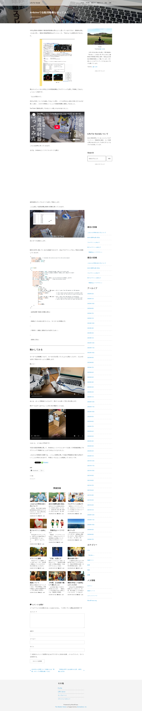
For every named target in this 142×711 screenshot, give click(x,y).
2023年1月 (90, 397)
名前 (32, 631)
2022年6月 (90, 431)
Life (88, 550)
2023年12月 (90, 343)
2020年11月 (90, 519)
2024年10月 (90, 323)
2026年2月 (90, 293)
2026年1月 (90, 298)
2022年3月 (90, 446)
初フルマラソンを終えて (94, 247)
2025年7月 (90, 313)
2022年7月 (90, 426)
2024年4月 (90, 328)
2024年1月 (90, 338)
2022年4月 (90, 441)
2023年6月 (90, 372)
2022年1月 (90, 456)
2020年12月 (90, 515)
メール (32, 639)
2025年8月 (90, 308)
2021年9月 (90, 475)
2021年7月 (90, 485)
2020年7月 (90, 539)
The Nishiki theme (60, 707)
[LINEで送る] (42, 462)
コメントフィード (92, 595)
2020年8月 (90, 534)
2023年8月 (90, 362)
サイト (32, 646)
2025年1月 (90, 318)
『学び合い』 (91, 555)
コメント (33, 612)
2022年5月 (90, 436)
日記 (106, 3)
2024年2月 (90, 333)
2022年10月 (90, 411)
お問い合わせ (61, 691)
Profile (87, 3)
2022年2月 (90, 451)
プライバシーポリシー (64, 699)
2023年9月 (90, 357)
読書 (110, 3)
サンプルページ (62, 695)
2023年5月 (90, 377)
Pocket (45, 462)
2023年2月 (90, 392)
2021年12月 (90, 461)
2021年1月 (90, 510)
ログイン (89, 586)
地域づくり (100, 3)
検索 (109, 158)
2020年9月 (90, 529)
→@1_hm (94, 66)
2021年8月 (90, 480)
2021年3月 (90, 500)
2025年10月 (90, 303)
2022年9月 (90, 416)
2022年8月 (90, 421)
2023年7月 (90, 367)
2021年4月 (90, 495)
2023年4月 (90, 382)
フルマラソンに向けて (93, 242)
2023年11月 (90, 348)
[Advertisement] (99, 103)
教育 (92, 3)
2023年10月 (90, 352)
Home (82, 3)
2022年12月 (90, 402)
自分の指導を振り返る (93, 237)
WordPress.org (92, 600)
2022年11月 (90, 406)
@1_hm (102, 49)
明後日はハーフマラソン (94, 252)
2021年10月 (90, 470)
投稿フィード (91, 590)
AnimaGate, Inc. (82, 707)
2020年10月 (90, 524)
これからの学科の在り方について (96, 232)
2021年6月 (90, 490)
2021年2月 (90, 505)
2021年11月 (90, 465)
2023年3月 (90, 387)
